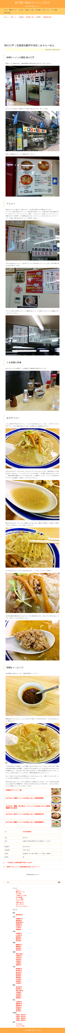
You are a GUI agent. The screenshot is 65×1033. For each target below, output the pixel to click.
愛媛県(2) (18, 946)
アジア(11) (19, 1024)
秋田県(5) (18, 1007)
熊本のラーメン (13, 9)
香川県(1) (18, 950)
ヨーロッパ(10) (20, 1026)
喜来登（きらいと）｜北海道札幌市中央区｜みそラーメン (23, 866)
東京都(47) (19, 987)
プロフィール (45, 9)
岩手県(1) (18, 1010)
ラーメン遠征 (53, 9)
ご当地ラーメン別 (29, 9)
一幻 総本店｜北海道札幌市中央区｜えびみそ (19, 862)
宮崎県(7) (18, 929)
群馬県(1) (18, 998)
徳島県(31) (19, 944)
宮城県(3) (18, 1009)
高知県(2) (18, 948)
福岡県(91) (19, 920)
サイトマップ (19, 904)
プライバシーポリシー (22, 906)
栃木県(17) (19, 988)
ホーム (5, 9)
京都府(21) (19, 955)
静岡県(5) (18, 977)
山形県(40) (19, 1001)
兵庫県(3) (18, 961)
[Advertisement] (32, 31)
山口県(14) (19, 935)
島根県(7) (18, 939)
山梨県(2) (18, 983)
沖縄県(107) (19, 918)
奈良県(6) (18, 959)
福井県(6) (18, 976)
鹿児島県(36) (19, 922)
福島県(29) (19, 1003)
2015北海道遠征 (27, 831)
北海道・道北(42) (21, 1016)
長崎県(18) (19, 924)
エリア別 (20, 9)
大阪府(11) (19, 957)
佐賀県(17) (19, 926)
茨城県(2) (18, 996)
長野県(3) (18, 981)
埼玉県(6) (18, 994)
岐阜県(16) (19, 970)
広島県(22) (19, 933)
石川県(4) (18, 979)
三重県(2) (18, 963)
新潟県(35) (19, 968)
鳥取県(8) (18, 937)
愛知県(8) (18, 974)
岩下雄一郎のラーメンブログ (32, 2)
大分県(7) (18, 927)
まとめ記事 (38, 9)
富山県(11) (19, 972)
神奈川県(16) (19, 990)
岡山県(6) (18, 940)
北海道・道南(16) (21, 1020)
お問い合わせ (7, 12)
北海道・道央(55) (21, 1014)
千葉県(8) (18, 992)
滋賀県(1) (18, 964)
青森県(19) (19, 1005)
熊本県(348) (19, 914)
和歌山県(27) (19, 954)
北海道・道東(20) (21, 1018)
